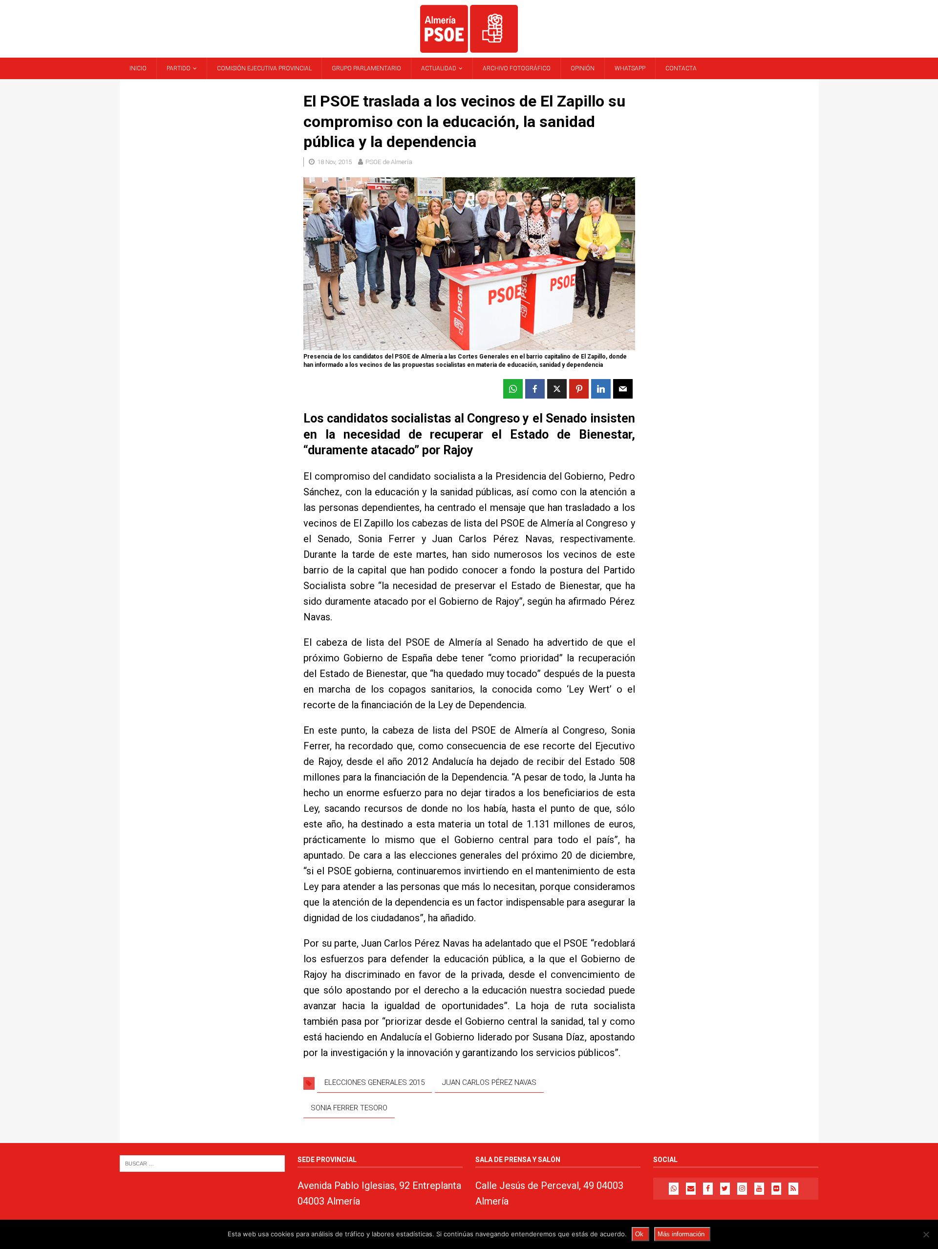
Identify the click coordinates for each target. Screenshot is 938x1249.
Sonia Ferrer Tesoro (349, 1107)
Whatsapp (630, 68)
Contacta (681, 68)
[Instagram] (742, 1189)
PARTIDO (179, 68)
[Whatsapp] (674, 1189)
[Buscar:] (202, 1162)
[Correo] (691, 1189)
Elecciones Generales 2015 (374, 1082)
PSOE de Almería (388, 162)
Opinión (583, 68)
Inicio (138, 68)
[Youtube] (759, 1189)
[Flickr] (776, 1189)
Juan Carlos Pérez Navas (489, 1082)
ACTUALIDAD (438, 68)
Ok (639, 1234)
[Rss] (793, 1189)
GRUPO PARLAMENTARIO (366, 68)
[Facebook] (708, 1189)
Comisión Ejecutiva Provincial (264, 68)
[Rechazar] (926, 1234)
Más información (681, 1234)
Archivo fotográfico (517, 68)
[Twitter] (725, 1189)
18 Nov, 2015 (334, 162)
